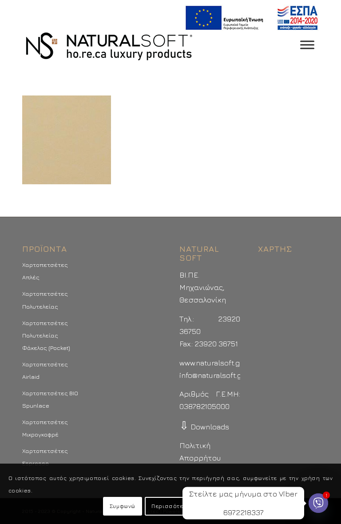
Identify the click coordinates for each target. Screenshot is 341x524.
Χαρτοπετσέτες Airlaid (45, 370)
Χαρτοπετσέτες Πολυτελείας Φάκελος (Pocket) (46, 335)
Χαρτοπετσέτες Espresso (45, 457)
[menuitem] (249, 18)
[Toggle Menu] (307, 44)
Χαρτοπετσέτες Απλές (45, 271)
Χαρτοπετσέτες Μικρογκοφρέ (45, 428)
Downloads (204, 426)
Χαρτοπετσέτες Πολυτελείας (45, 300)
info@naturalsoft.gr (212, 375)
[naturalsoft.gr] (109, 47)
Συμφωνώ (122, 506)
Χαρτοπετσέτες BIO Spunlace (50, 399)
